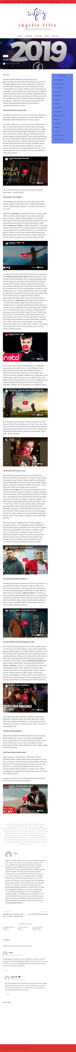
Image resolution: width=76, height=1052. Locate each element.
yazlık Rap (31, 840)
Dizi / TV (56, 92)
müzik (45, 831)
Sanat (55, 131)
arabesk (42, 824)
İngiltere (56, 111)
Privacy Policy (55, 2)
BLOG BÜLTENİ (15, 2)
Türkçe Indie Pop (24, 837)
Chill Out (36, 826)
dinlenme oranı (16, 829)
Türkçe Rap (42, 837)
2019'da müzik (24, 824)
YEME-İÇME (38, 36)
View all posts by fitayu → (15, 903)
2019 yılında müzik (13, 824)
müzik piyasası (21, 833)
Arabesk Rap (20, 826)
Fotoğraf (56, 96)
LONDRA (19, 36)
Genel (55, 100)
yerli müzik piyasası (33, 842)
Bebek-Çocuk (58, 84)
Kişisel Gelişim (58, 115)
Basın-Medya (57, 80)
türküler (25, 840)
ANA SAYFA (45, 2)
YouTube (28, 844)
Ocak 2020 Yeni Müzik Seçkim (38, 914)
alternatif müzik (34, 824)
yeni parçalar (40, 840)
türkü (20, 840)
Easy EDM (40, 829)
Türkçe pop (34, 837)
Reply (6, 970)
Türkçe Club (15, 837)
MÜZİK (47, 36)
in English (57, 108)
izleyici (31, 831)
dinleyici (24, 829)
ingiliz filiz (38, 25)
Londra (56, 123)
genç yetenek (14, 831)
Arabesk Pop (11, 826)
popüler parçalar (40, 833)
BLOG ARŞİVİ (36, 2)
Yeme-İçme (57, 139)
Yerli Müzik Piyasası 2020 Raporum (21, 946)
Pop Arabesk (30, 833)
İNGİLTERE (28, 36)
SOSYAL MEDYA (26, 2)
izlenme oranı (23, 831)
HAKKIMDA (6, 2)
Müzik (5, 56)
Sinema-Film (57, 135)
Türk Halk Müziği (34, 835)
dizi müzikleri (32, 829)
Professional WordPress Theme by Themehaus (15, 1048)
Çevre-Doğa (57, 88)
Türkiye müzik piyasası (10, 840)
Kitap (55, 119)
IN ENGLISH (55, 36)
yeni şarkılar (15, 842)
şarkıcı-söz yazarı (22, 835)
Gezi (55, 104)
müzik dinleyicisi (10, 833)
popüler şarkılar (11, 835)
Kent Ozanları (38, 831)
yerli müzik (23, 842)
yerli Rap (22, 844)
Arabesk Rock (28, 826)
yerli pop (43, 842)
